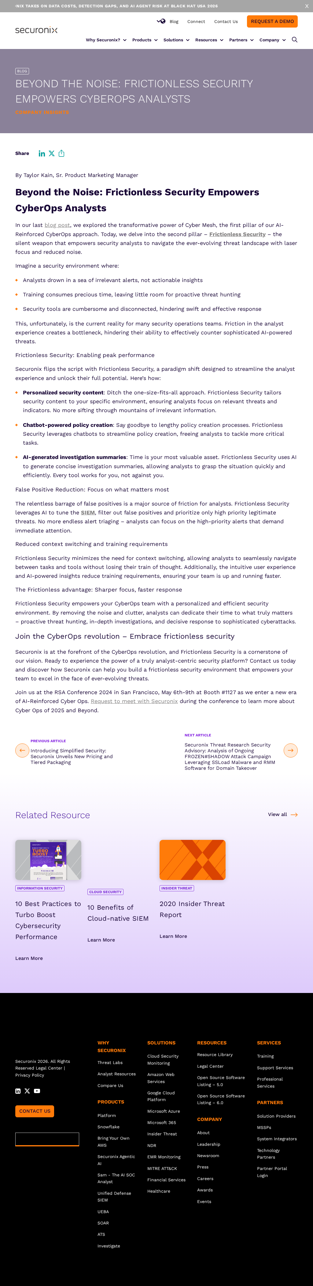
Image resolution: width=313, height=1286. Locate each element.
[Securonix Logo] (36, 29)
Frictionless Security (237, 234)
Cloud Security (105, 892)
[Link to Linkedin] (17, 1090)
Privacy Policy (29, 1075)
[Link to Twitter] (27, 1090)
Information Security (40, 888)
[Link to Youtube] (37, 1090)
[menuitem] (174, 21)
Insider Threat (176, 888)
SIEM (88, 512)
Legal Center (49, 1068)
